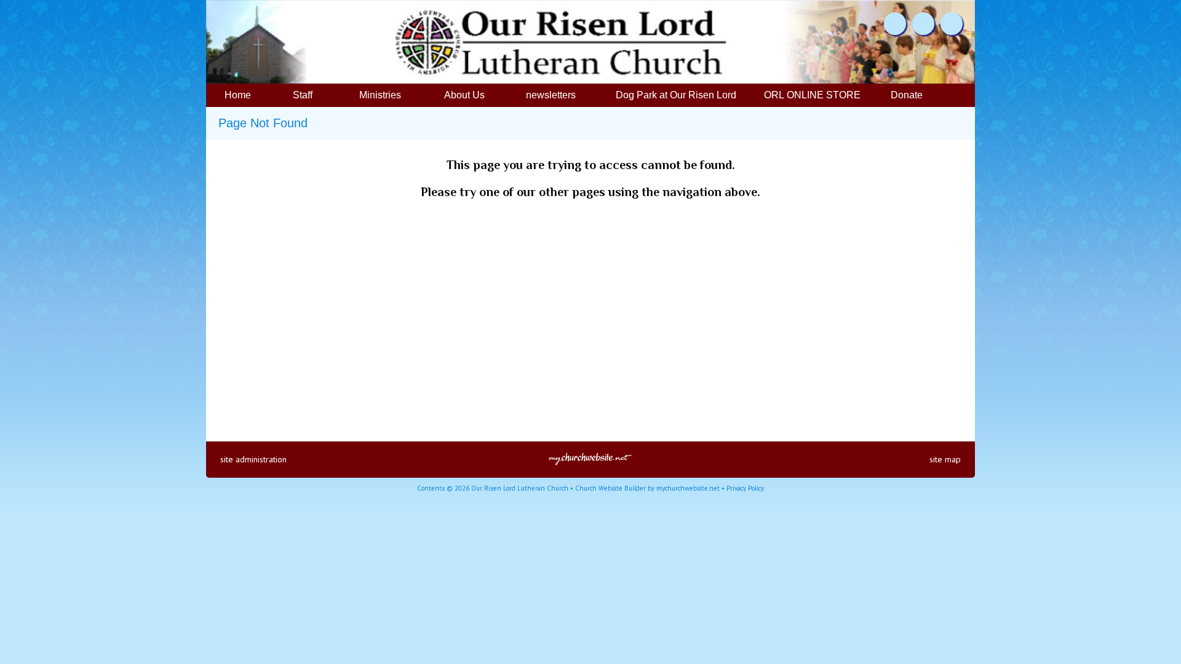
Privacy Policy (745, 488)
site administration (253, 459)
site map (945, 459)
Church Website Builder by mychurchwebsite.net (647, 488)
